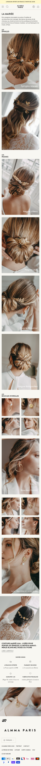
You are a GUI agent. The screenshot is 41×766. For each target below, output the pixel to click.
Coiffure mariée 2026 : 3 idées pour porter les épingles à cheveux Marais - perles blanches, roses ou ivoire (19, 645)
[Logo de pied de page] (4, 720)
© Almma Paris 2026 (8, 746)
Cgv (33, 750)
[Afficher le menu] (3, 6)
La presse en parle (7, 750)
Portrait (19, 746)
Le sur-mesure (6, 754)
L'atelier (17, 750)
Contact (26, 746)
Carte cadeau (26, 750)
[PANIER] (38, 6)
